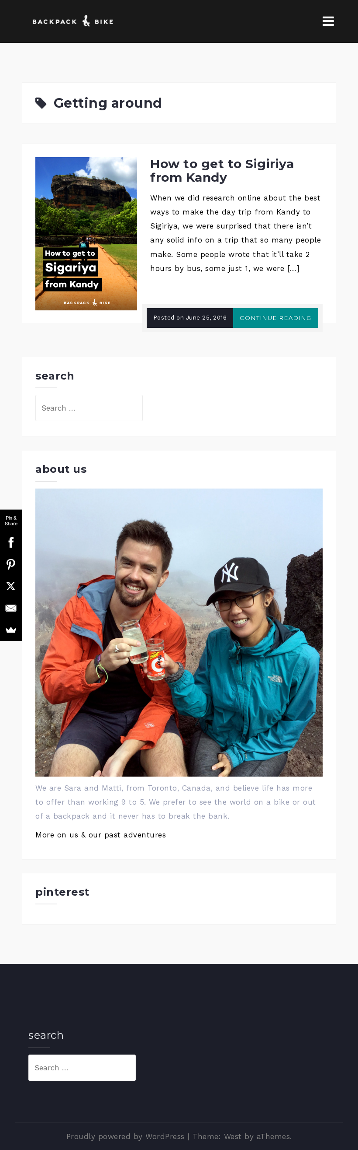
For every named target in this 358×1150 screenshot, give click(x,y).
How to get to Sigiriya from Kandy (222, 170)
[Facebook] (11, 542)
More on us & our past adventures (100, 834)
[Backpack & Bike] (71, 20)
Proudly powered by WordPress (125, 1136)
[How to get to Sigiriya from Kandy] (86, 233)
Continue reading (276, 317)
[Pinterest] (11, 564)
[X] (11, 586)
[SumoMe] (11, 630)
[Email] (11, 608)
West (233, 1136)
